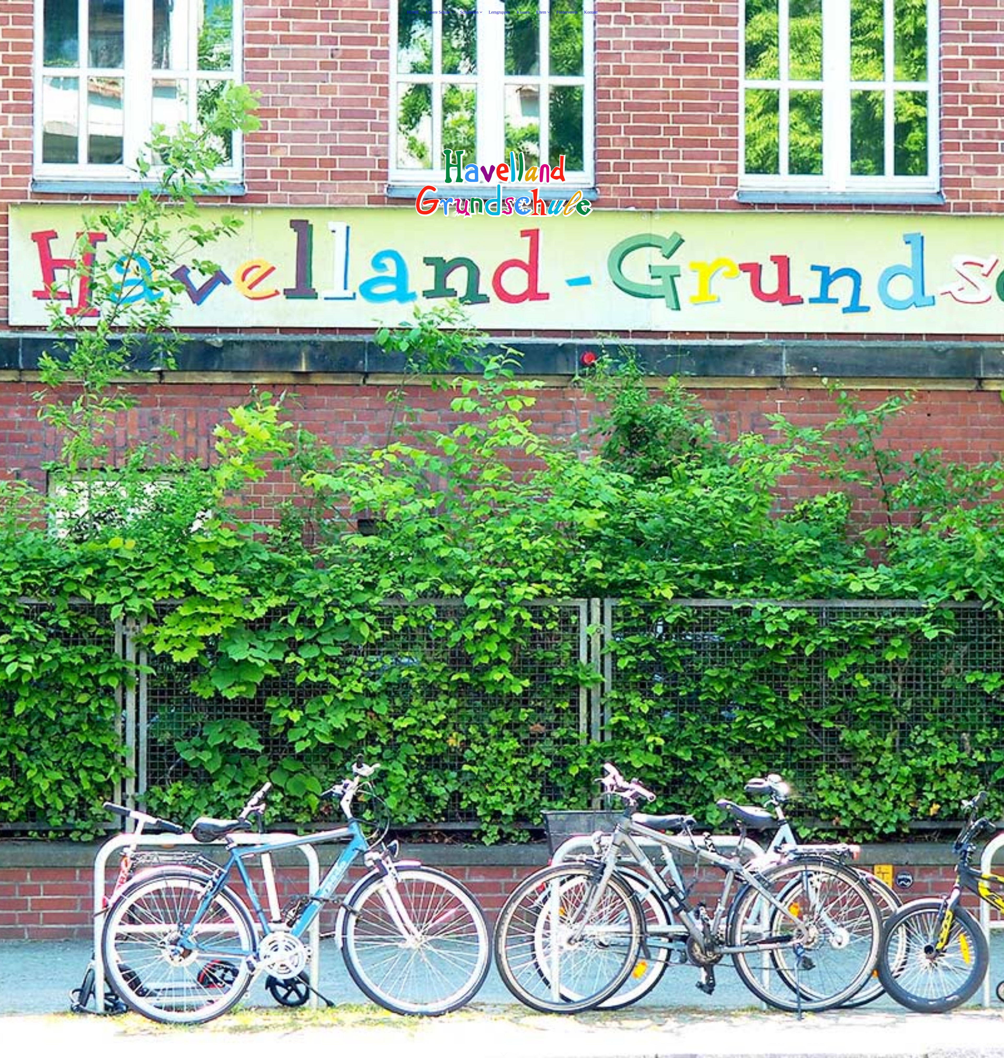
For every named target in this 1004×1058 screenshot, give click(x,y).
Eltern (541, 12)
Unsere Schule (438, 12)
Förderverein (567, 12)
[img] (502, 529)
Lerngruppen (499, 12)
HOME (413, 12)
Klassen (523, 12)
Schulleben (469, 12)
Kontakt (590, 12)
